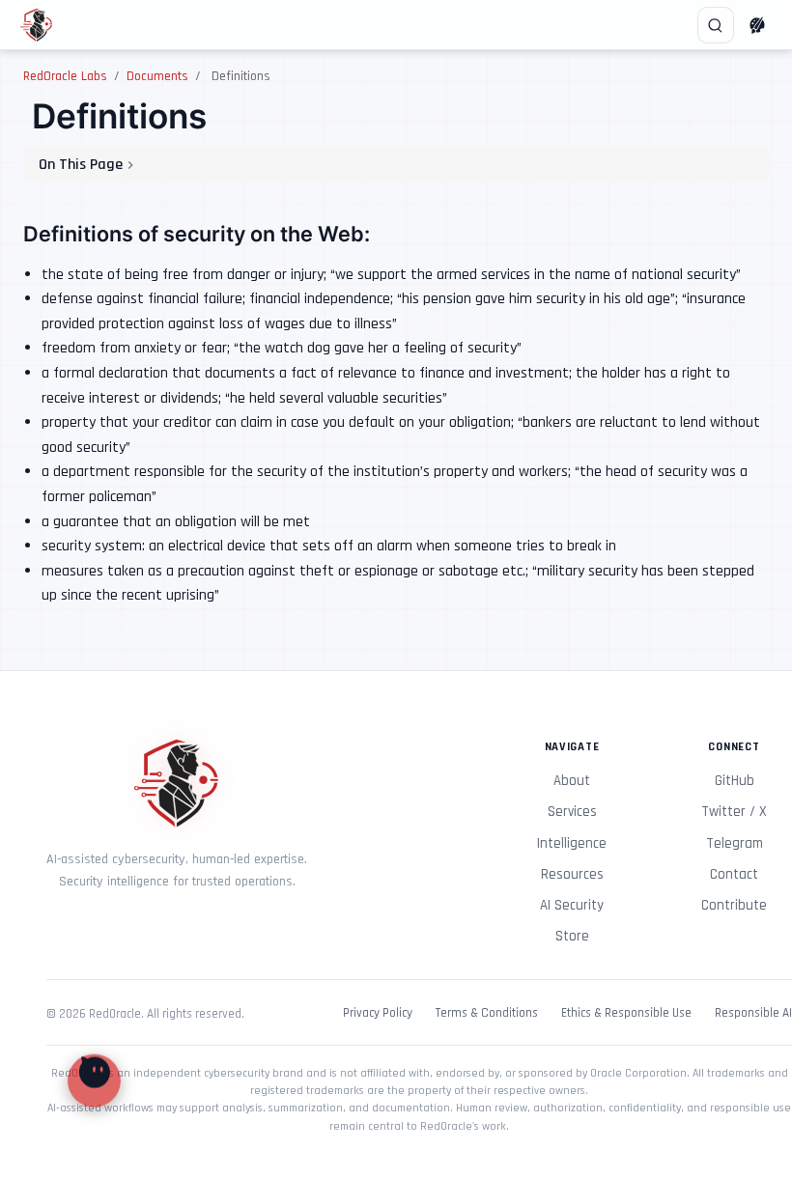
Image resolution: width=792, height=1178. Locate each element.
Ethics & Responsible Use (626, 1013)
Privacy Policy (377, 1013)
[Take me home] (43, 25)
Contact (734, 874)
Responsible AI (753, 1013)
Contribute (734, 905)
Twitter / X (734, 811)
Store (572, 936)
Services (572, 811)
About (571, 780)
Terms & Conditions (487, 1013)
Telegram (734, 843)
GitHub (734, 780)
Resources (572, 874)
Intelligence (572, 843)
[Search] (715, 25)
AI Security (572, 905)
